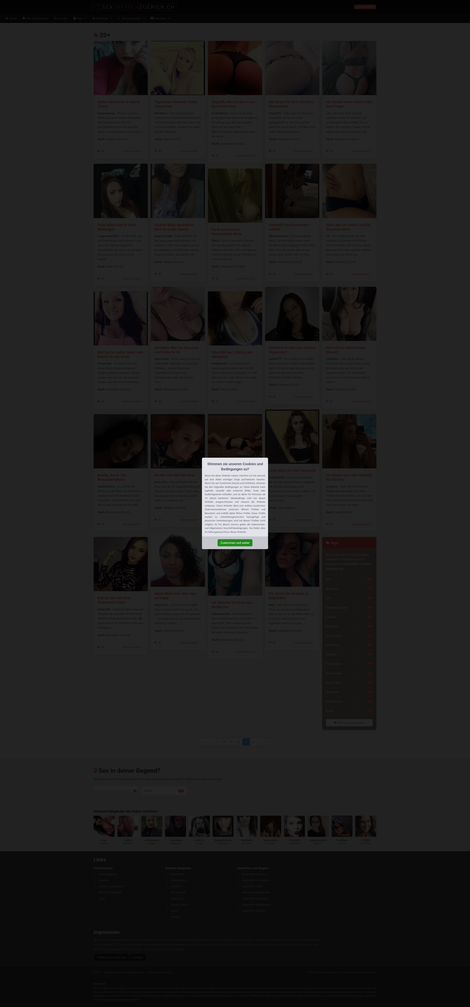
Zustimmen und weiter (235, 543)
